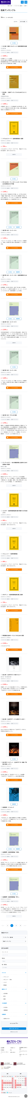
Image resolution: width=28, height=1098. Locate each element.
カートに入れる (15, 67)
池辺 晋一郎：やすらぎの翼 (10, 415)
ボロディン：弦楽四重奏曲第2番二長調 (13, 594)
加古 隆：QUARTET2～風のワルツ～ (12, 675)
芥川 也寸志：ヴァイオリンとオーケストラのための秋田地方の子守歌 (15, 183)
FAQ (11, 1050)
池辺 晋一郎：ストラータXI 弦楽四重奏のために (15, 276)
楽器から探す (10, 5)
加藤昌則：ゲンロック (8, 807)
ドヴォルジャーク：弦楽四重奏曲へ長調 (13, 138)
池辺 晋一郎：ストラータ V (9, 322)
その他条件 (4, 1003)
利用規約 (2, 1050)
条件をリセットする (14, 1031)
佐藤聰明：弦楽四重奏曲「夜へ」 (11, 897)
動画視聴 (18, 227)
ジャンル (4, 972)
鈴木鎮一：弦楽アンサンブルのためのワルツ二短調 (15, 93)
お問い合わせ (12, 1052)
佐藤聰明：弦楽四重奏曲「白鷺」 (11, 852)
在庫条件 (4, 1014)
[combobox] (14, 954)
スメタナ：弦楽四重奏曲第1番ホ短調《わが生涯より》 (15, 511)
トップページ (3, 5)
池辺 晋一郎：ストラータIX (10, 370)
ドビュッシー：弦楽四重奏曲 (10, 554)
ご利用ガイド (12, 1047)
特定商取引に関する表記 (23, 1048)
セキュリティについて (23, 1051)
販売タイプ (4, 989)
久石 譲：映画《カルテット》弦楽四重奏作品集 (15, 46)
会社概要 (2, 1047)
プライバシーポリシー (4, 1052)
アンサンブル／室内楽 (18, 5)
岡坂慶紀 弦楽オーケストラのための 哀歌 (13, 635)
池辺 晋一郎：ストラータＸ (10, 230)
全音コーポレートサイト (23, 1055)
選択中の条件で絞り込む (14, 1028)
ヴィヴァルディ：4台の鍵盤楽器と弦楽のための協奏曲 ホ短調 (15, 463)
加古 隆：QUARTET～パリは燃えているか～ (14, 719)
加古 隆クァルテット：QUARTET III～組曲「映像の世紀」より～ (15, 763)
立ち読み (14, 43)
